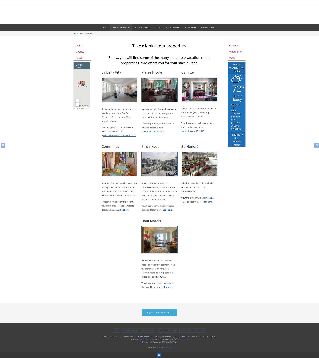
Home (117, 330)
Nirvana (159, 347)
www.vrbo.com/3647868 (152, 131)
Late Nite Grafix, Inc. (147, 339)
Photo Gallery (171, 330)
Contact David (199, 330)
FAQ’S (160, 330)
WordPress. (167, 347)
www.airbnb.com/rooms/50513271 (119, 135)
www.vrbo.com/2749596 (192, 131)
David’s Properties (130, 330)
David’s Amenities (147, 330)
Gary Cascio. (184, 339)
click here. (124, 209)
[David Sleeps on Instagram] (3, 145)
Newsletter (185, 330)
